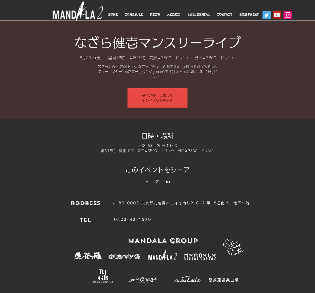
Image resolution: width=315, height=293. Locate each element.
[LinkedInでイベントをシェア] (168, 181)
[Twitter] (266, 15)
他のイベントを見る (157, 100)
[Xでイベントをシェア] (158, 181)
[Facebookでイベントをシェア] (147, 181)
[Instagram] (288, 15)
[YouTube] (277, 15)
